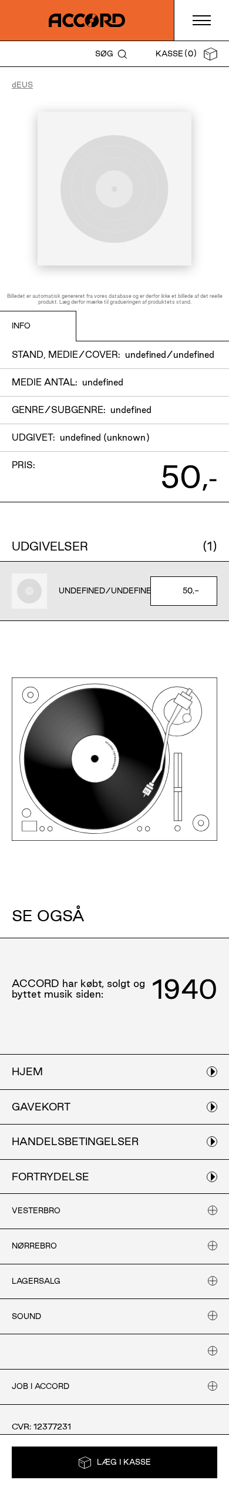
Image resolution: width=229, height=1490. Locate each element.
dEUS (22, 84)
